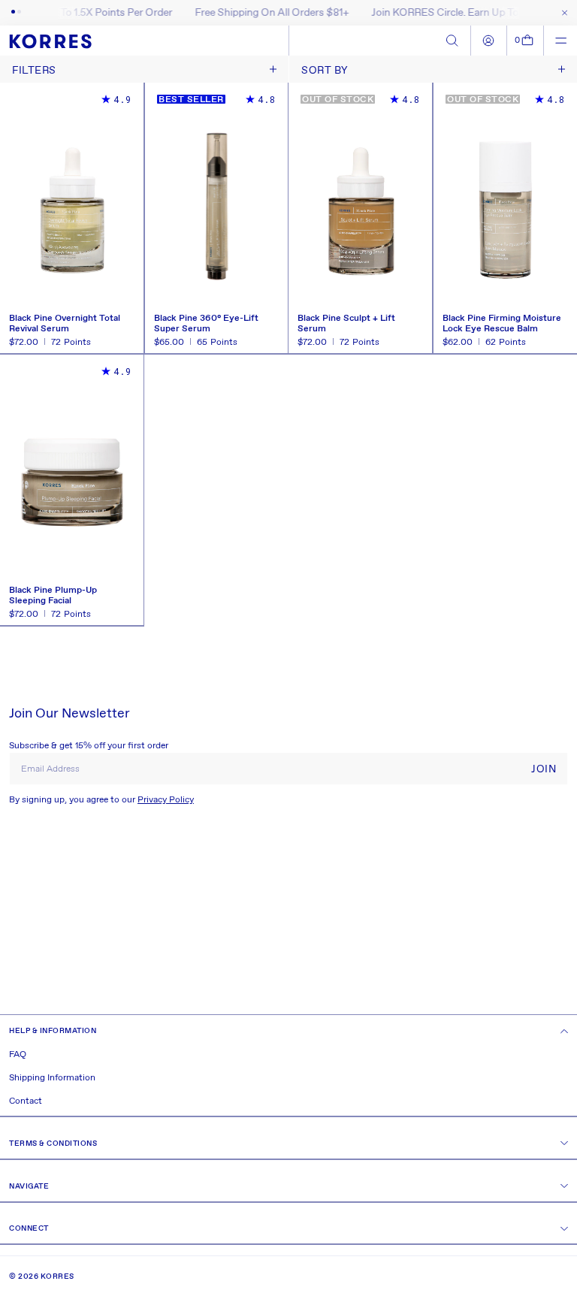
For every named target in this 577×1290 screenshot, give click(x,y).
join (543, 769)
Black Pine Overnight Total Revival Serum (64, 323)
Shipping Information (52, 1078)
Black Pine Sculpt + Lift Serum (346, 323)
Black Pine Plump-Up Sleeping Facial (53, 595)
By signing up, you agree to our (101, 800)
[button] (525, 40)
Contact (25, 1101)
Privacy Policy (165, 800)
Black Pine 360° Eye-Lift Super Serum (206, 323)
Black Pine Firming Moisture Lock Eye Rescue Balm (502, 323)
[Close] (561, 13)
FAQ (17, 1055)
